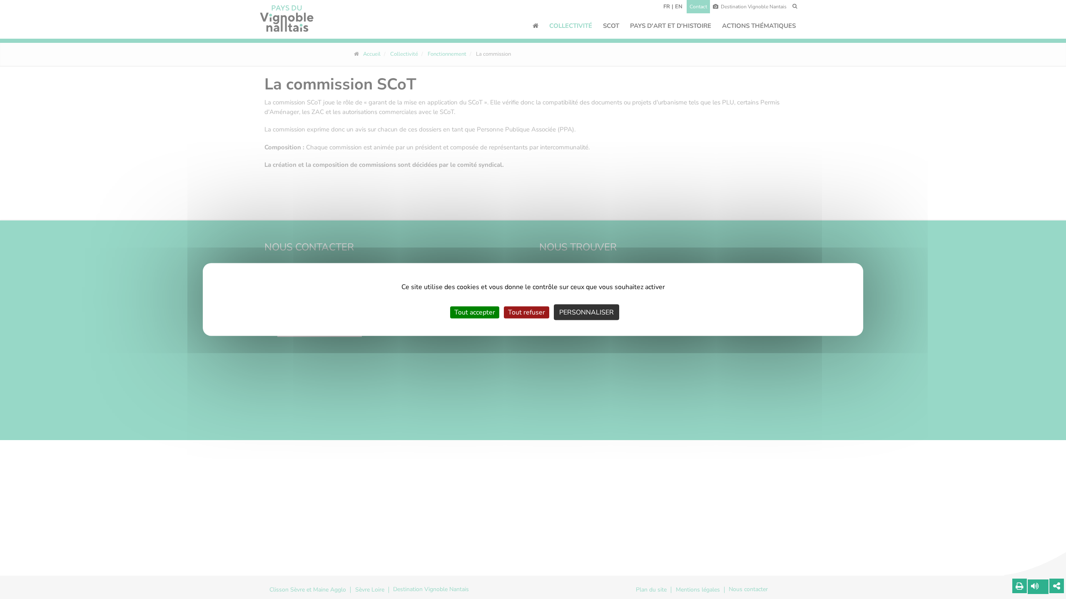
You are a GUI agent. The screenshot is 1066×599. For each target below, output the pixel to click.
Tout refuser (526, 312)
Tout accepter (474, 312)
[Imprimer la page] (1019, 586)
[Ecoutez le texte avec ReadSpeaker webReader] (1038, 586)
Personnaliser (586, 312)
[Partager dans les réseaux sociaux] (1056, 586)
